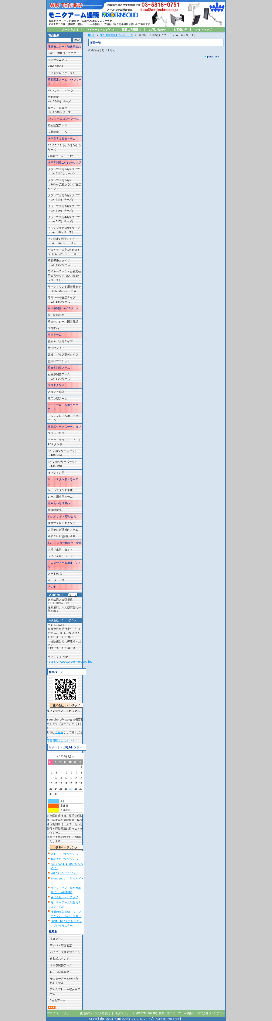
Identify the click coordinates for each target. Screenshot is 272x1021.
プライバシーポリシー (61, 1013)
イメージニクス (57, 59)
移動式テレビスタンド (61, 523)
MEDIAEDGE (55, 66)
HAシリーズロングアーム (63, 118)
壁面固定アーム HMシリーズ (65, 81)
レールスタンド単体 (60, 490)
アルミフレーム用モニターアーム (64, 407)
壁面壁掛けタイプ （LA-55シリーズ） (64, 262)
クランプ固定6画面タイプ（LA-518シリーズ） (64, 230)
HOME (91, 35)
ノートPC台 (55, 573)
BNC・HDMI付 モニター (63, 53)
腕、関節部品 (56, 315)
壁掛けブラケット (59, 361)
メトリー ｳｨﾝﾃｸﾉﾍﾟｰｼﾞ (65, 853)
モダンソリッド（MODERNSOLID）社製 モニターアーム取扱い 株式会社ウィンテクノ (170, 1013)
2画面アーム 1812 (60, 156)
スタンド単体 (56, 391)
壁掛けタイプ (56, 347)
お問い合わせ (157, 29)
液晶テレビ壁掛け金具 (61, 536)
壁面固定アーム (57, 125)
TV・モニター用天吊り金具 (65, 542)
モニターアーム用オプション (64, 565)
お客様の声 (180, 29)
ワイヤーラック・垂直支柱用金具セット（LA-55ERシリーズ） (64, 275)
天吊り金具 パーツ (60, 556)
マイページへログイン (100, 29)
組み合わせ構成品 (59, 503)
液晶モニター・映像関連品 (64, 46)
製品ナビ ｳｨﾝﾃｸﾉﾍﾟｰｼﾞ (65, 859)
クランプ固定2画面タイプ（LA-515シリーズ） (64, 197)
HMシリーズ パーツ (60, 90)
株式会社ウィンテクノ (64, 897)
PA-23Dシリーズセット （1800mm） (65, 453)
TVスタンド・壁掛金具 (62, 516)
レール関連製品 (59, 972)
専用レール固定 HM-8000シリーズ (65, 110)
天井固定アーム (57, 132)
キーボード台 (56, 580)
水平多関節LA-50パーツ (63, 308)
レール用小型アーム (60, 496)
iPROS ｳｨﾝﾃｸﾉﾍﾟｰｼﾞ (64, 873)
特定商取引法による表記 (95, 1013)
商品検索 (54, 35)
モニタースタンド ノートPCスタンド (64, 442)
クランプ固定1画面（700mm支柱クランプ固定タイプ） (64, 184)
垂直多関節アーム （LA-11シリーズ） (63, 376)
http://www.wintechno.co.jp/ (70, 661)
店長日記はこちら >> (60, 740)
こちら (59, 732)
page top (213, 56)
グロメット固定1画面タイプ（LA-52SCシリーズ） (64, 252)
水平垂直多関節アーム (61, 138)
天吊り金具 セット (60, 549)
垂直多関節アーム (59, 367)
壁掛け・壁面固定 (61, 945)
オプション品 (56, 472)
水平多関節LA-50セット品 (64, 162)
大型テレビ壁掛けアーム (63, 529)
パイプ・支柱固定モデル (65, 952)
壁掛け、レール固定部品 (63, 321)
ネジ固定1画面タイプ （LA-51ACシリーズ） (64, 241)
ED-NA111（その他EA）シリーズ (64, 147)
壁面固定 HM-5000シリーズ (65, 99)
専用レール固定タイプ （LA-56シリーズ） (64, 299)
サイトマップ (203, 29)
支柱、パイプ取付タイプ (63, 354)
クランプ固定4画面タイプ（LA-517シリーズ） (64, 219)
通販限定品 (55, 510)
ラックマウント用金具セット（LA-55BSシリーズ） (64, 288)
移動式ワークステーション (64, 426)
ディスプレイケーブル (61, 73)
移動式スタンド (59, 958)
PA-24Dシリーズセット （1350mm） (65, 463)
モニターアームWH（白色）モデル (64, 980)
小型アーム (55, 334)
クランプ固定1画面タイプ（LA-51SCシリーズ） (64, 171)
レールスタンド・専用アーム (64, 481)
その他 (52, 586)
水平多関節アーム (61, 965)
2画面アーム (57, 1000)
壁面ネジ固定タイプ (60, 341)
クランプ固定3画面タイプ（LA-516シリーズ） (64, 208)
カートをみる (70, 29)
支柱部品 (53, 328)
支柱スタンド (56, 385)
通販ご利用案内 (131, 29)
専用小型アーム (57, 398)
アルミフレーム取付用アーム (65, 991)
